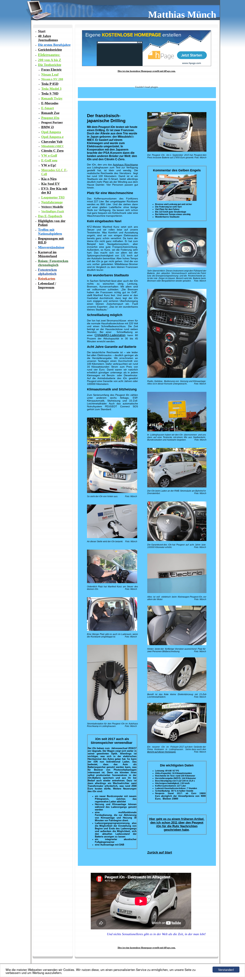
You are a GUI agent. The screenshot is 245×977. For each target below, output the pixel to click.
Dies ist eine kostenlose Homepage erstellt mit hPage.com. (147, 71)
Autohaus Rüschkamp (125, 164)
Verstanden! (226, 969)
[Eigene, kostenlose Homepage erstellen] (146, 65)
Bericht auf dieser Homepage (161, 752)
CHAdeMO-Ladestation (110, 335)
